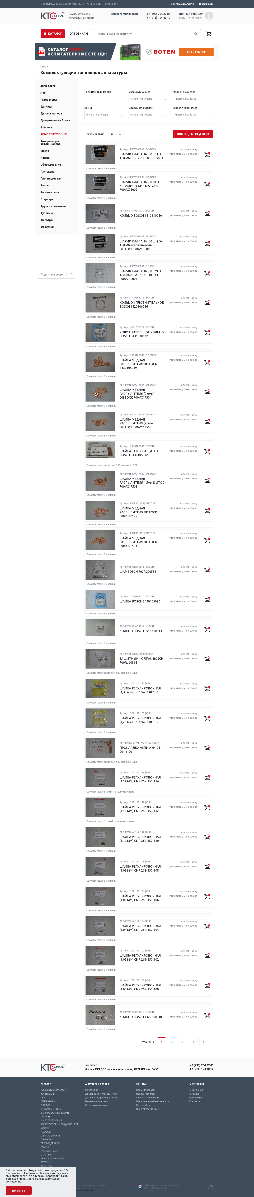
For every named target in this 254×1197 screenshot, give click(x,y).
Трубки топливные (53, 206)
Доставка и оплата (182, 4)
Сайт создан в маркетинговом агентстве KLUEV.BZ (161, 1186)
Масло (44, 150)
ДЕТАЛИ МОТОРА (51, 1109)
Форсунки (47, 226)
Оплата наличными (96, 1105)
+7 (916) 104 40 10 (158, 17)
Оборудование (50, 164)
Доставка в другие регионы (101, 1097)
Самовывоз (91, 1090)
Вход (182, 17)
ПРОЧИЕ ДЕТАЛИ (50, 1143)
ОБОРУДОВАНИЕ (50, 1135)
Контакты (194, 1101)
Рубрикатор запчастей (53, 1090)
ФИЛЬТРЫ (46, 1166)
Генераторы (48, 99)
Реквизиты (195, 1097)
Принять (18, 1190)
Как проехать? (111, 4)
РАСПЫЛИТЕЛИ (49, 1150)
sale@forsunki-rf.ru (124, 13)
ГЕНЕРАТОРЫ (48, 1101)
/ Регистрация (151, 1109)
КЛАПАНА (46, 1116)
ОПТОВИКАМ (78, 33)
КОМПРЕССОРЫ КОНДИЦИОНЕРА (59, 1124)
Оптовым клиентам (147, 1097)
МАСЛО (45, 1128)
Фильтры (46, 220)
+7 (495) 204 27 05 (158, 13)
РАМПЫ (45, 1147)
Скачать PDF (196, 52)
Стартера (46, 199)
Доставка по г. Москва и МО (101, 1093)
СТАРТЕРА (46, 1154)
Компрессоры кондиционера (50, 142)
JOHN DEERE (48, 1093)
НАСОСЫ (46, 1131)
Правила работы (145, 1090)
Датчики (46, 106)
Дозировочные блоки (55, 120)
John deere (48, 85)
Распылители (49, 192)
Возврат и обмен (146, 1093)
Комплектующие (53, 134)
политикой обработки (45, 1175)
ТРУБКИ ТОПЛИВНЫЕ (52, 1158)
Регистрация (195, 17)
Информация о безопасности (152, 1101)
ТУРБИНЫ (46, 1162)
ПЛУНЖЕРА (47, 1139)
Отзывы (194, 1093)
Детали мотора (51, 113)
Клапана (46, 127)
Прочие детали (51, 178)
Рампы (44, 185)
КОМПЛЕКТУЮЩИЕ (52, 1120)
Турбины (46, 213)
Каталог (44, 67)
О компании (206, 4)
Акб (43, 92)
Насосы (45, 157)
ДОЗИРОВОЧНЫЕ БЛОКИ (55, 1112)
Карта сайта (143, 1105)
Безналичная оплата (97, 1101)
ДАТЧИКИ (46, 1105)
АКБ (43, 1097)
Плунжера (47, 171)
